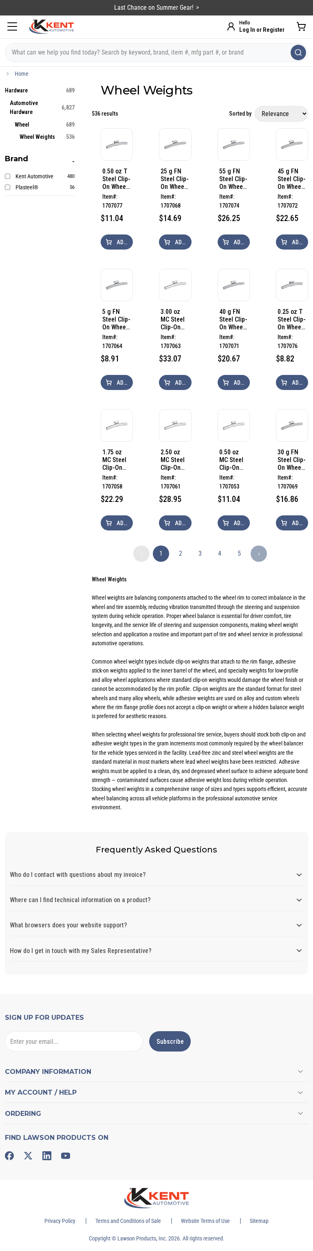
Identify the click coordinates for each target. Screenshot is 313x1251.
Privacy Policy (59, 1221)
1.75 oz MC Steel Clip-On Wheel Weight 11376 (114, 459)
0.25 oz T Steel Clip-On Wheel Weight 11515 (292, 319)
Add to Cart (124, 242)
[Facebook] (9, 1155)
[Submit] (298, 52)
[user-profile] (231, 26)
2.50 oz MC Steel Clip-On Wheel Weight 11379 (173, 459)
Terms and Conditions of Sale (128, 1221)
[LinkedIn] (46, 1155)
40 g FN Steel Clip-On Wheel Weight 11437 (233, 319)
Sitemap (259, 1221)
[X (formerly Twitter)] (28, 1155)
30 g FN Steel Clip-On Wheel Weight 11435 (292, 459)
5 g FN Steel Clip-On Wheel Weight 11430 (116, 319)
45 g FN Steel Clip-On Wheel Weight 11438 (292, 179)
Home (22, 73)
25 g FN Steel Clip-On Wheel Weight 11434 (175, 179)
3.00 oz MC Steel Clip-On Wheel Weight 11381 (173, 319)
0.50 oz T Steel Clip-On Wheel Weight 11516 (116, 179)
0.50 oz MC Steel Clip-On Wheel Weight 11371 (231, 459)
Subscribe (170, 1041)
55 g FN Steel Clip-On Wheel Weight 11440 (233, 179)
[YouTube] (65, 1155)
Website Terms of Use (205, 1221)
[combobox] (156, 52)
